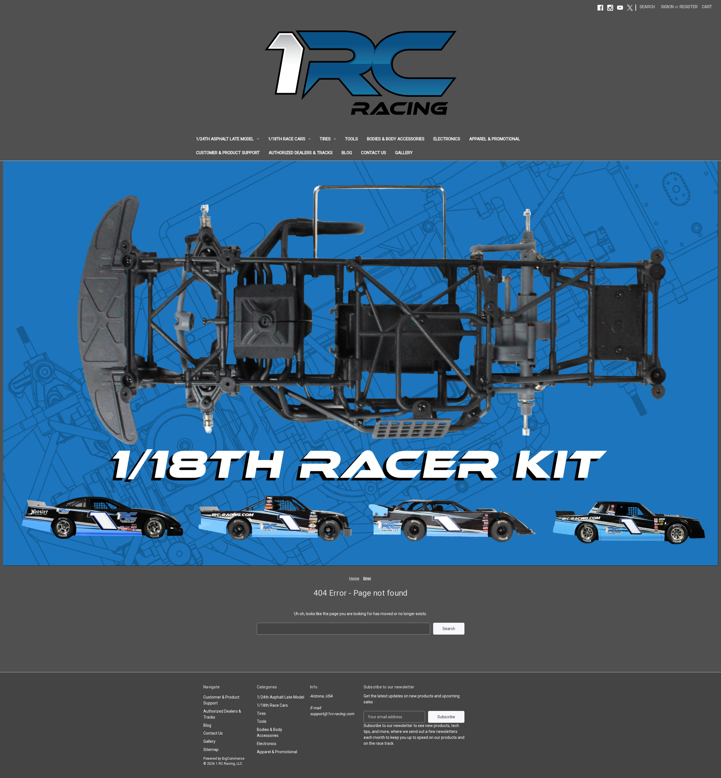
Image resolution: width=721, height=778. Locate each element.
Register (689, 7)
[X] (630, 8)
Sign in (667, 7)
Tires (325, 138)
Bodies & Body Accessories (395, 138)
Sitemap (211, 749)
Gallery (404, 152)
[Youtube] (620, 8)
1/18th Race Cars (286, 138)
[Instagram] (610, 8)
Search (647, 7)
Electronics (446, 138)
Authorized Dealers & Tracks (301, 152)
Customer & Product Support (228, 152)
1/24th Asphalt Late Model (225, 138)
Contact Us (373, 152)
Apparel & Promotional (494, 138)
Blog (347, 152)
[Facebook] (600, 8)
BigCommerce (233, 759)
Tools (351, 138)
